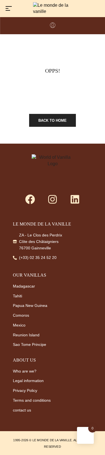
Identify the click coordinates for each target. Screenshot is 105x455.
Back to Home (52, 120)
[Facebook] (30, 199)
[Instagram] (52, 199)
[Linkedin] (75, 199)
